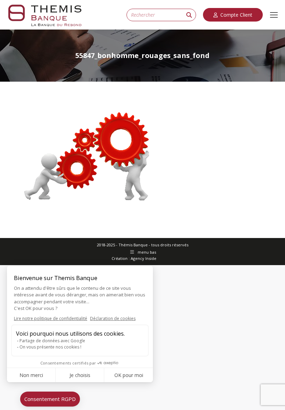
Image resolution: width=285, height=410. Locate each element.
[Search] (189, 15)
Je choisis (80, 375)
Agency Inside (143, 258)
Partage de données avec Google (52, 341)
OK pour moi (128, 375)
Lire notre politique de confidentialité (50, 318)
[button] (50, 399)
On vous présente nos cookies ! (50, 347)
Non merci (31, 375)
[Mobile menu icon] (274, 15)
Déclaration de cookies (113, 318)
